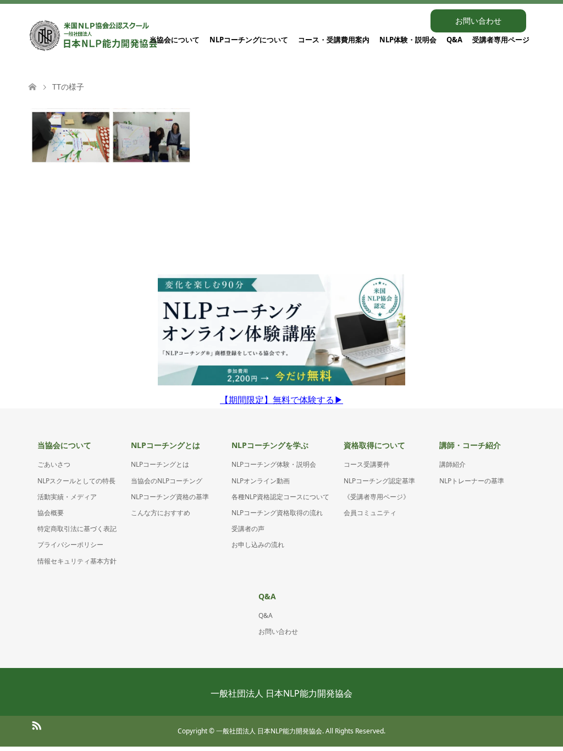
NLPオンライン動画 (260, 480)
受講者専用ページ (500, 40)
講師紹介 (452, 464)
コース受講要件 (367, 464)
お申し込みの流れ (257, 544)
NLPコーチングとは (160, 464)
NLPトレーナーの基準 (471, 480)
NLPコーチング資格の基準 (170, 496)
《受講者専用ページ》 (377, 496)
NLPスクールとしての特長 (76, 480)
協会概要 (50, 512)
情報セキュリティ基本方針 (77, 561)
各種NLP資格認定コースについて (280, 496)
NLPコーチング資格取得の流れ (277, 512)
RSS (36, 724)
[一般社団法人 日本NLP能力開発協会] (94, 35)
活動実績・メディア (67, 496)
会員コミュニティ (370, 512)
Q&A (454, 40)
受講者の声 (247, 528)
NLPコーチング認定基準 (379, 480)
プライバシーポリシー (70, 544)
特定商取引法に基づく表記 (77, 528)
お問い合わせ (478, 20)
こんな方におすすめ (160, 512)
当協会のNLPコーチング (166, 480)
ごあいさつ (53, 464)
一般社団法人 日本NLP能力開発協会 (281, 693)
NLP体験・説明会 (408, 40)
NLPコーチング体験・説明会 (273, 464)
